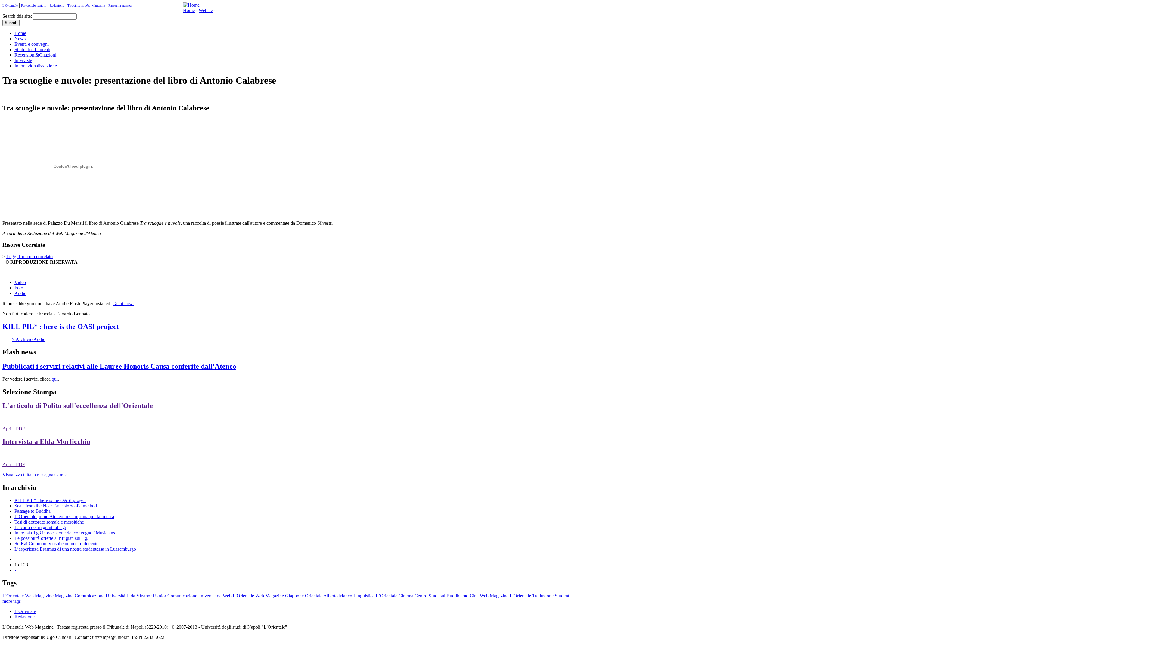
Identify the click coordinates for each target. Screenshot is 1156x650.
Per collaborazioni (33, 5)
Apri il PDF (13, 428)
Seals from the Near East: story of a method (55, 505)
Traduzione (543, 595)
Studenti (562, 595)
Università (115, 595)
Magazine (64, 595)
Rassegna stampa (120, 5)
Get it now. (123, 303)
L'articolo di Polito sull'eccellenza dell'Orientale (77, 406)
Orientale (313, 595)
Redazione (57, 5)
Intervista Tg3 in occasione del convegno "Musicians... (66, 532)
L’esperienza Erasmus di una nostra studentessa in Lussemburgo (75, 549)
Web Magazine (39, 595)
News (20, 38)
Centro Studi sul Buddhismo (441, 595)
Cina (474, 595)
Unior (160, 595)
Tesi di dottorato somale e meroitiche (49, 522)
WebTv (206, 10)
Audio (20, 293)
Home (189, 10)
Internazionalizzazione (35, 65)
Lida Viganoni (140, 595)
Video (20, 282)
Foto (18, 287)
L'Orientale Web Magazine (258, 595)
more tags (11, 601)
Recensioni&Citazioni (35, 54)
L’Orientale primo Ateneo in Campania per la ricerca (64, 516)
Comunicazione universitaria (194, 595)
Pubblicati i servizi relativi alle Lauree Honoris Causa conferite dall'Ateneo (119, 366)
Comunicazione (89, 595)
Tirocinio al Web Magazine (86, 5)
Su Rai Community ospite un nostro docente (56, 543)
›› (15, 570)
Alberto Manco (337, 595)
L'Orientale (10, 5)
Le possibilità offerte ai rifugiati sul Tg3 (51, 538)
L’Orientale (386, 595)
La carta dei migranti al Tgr (40, 527)
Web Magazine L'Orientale (505, 595)
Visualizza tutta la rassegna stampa (35, 474)
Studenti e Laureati (32, 49)
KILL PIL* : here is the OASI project (60, 326)
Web (227, 595)
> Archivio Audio (28, 339)
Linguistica (363, 595)
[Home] (191, 5)
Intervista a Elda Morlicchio (46, 441)
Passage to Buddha (32, 511)
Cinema (406, 595)
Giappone (294, 595)
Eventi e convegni (31, 44)
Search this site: (17, 16)
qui (55, 379)
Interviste (23, 60)
